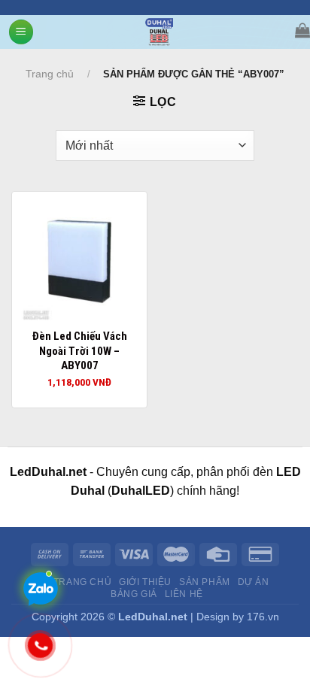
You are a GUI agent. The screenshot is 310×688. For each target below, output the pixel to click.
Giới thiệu (145, 582)
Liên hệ (184, 594)
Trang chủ (50, 74)
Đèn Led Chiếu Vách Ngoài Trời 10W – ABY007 (79, 350)
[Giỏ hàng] (302, 30)
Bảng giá (134, 594)
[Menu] (21, 32)
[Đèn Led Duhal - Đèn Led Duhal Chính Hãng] (159, 32)
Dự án (253, 582)
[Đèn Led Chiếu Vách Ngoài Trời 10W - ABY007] (79, 259)
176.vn (263, 617)
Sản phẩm (204, 582)
